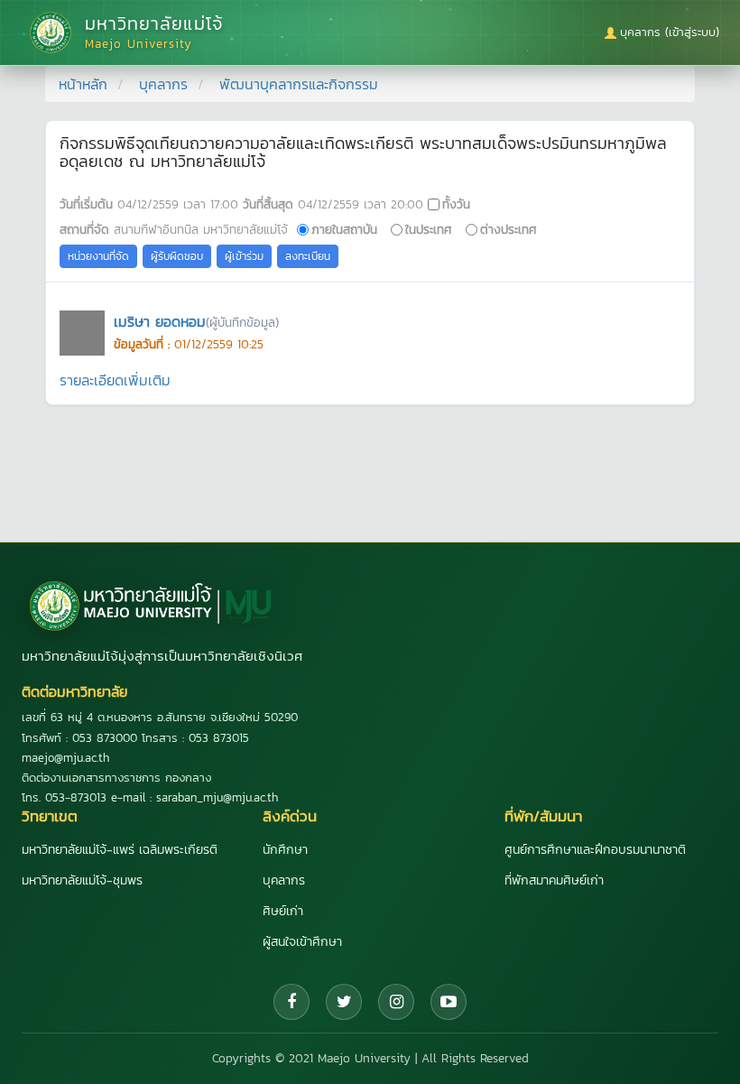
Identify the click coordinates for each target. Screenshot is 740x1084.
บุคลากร (163, 84)
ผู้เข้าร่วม (244, 256)
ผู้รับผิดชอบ (177, 256)
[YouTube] (448, 1002)
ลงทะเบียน (307, 256)
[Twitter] (344, 1002)
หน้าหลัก (83, 84)
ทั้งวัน (456, 204)
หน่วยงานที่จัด (98, 256)
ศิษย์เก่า (283, 911)
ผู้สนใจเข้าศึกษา (302, 941)
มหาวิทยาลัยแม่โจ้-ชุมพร (82, 880)
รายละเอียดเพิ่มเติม (115, 380)
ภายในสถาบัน (344, 229)
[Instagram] (396, 1002)
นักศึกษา (285, 849)
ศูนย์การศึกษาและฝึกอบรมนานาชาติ (595, 849)
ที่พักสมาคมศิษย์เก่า (554, 880)
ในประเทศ (428, 229)
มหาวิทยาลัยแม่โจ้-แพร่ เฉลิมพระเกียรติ (119, 849)
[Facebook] (291, 1002)
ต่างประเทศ (508, 229)
